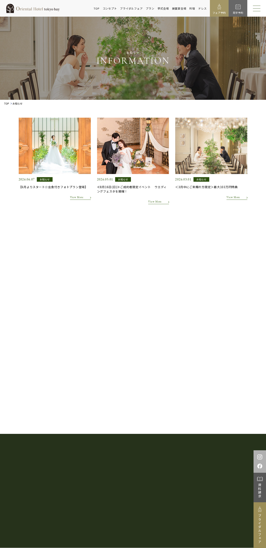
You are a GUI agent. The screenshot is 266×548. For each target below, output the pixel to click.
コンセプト (110, 8)
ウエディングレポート (116, 467)
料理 (192, 8)
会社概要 (181, 501)
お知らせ (135, 474)
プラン (150, 8)
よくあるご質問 (112, 474)
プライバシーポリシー (159, 501)
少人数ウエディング (180, 459)
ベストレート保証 (113, 459)
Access (151, 489)
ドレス (202, 8)
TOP (96, 8)
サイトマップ (199, 501)
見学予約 (190, 474)
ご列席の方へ (235, 467)
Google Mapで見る (47, 488)
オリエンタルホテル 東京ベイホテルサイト (168, 527)
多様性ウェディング (212, 459)
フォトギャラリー (149, 467)
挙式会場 (163, 8)
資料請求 (260, 490)
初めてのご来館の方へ (181, 467)
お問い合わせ (210, 474)
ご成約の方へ (211, 467)
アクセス (153, 474)
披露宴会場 (179, 8)
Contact (206, 489)
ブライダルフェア (131, 8)
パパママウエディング (146, 459)
